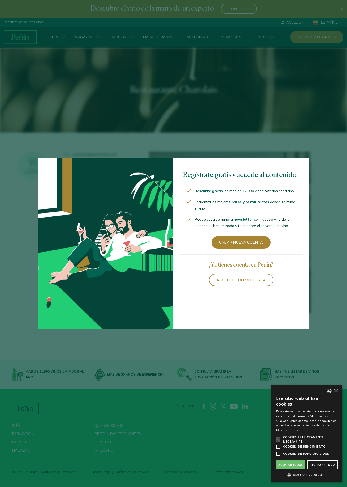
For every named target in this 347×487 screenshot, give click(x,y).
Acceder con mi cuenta (241, 280)
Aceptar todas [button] (290, 465)
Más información (288, 430)
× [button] (336, 391)
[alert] (306, 433)
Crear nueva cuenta (241, 242)
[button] (307, 475)
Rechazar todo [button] (322, 465)
